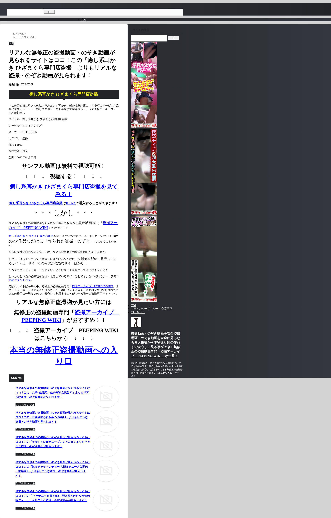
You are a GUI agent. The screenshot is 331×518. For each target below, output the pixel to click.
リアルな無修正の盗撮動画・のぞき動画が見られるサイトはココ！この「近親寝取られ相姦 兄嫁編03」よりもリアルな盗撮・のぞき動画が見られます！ (53, 417)
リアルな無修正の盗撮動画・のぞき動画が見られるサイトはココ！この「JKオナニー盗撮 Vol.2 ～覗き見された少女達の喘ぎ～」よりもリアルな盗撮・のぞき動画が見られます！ (53, 496)
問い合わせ (138, 312)
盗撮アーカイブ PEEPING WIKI (92, 286)
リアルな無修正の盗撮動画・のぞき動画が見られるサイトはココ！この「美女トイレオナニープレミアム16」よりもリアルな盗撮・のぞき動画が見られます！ (53, 442)
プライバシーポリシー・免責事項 (151, 308)
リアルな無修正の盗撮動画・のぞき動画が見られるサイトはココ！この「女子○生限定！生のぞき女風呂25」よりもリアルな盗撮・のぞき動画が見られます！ (53, 392)
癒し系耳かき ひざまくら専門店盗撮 (36, 203)
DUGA (71, 203)
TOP (83, 19)
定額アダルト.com (20, 279)
